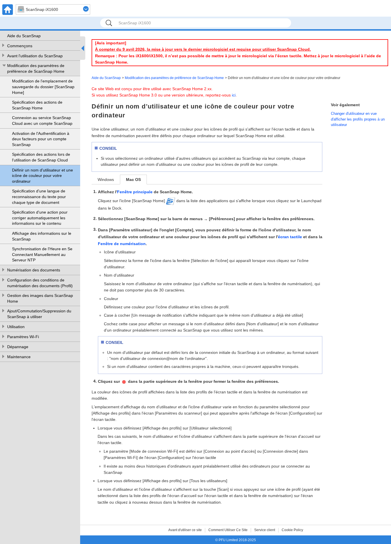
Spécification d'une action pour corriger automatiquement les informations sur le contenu (40, 218)
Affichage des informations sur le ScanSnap (41, 236)
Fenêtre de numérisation (122, 243)
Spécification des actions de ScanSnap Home (37, 105)
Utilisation (16, 326)
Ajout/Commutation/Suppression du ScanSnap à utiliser (39, 314)
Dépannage (17, 346)
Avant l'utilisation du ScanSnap (35, 56)
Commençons (19, 46)
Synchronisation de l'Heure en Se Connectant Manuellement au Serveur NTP (42, 254)
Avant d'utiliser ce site (185, 530)
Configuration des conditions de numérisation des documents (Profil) (40, 283)
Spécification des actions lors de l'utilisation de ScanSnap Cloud (41, 157)
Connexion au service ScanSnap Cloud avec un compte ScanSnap (42, 120)
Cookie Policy (292, 530)
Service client (264, 530)
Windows (106, 179)
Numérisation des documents (33, 270)
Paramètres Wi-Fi (23, 336)
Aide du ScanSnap (24, 35)
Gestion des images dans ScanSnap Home (40, 298)
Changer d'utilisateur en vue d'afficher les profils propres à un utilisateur (358, 119)
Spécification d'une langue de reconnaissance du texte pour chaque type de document (39, 196)
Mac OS (133, 179)
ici (234, 95)
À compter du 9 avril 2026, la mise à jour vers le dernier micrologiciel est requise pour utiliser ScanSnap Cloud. (203, 49)
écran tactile (290, 236)
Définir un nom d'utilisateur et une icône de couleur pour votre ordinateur (42, 176)
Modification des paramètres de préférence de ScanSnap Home (35, 68)
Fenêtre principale (135, 192)
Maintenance (19, 356)
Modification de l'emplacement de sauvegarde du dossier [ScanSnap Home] (43, 86)
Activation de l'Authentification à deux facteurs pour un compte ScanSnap (40, 139)
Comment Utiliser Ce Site (228, 530)
